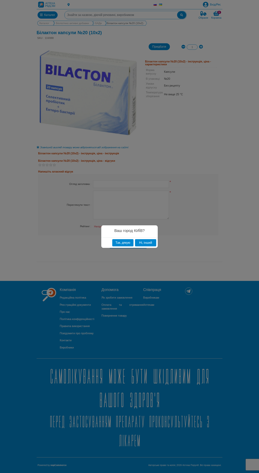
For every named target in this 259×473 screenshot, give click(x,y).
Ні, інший (145, 242)
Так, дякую (122, 242)
